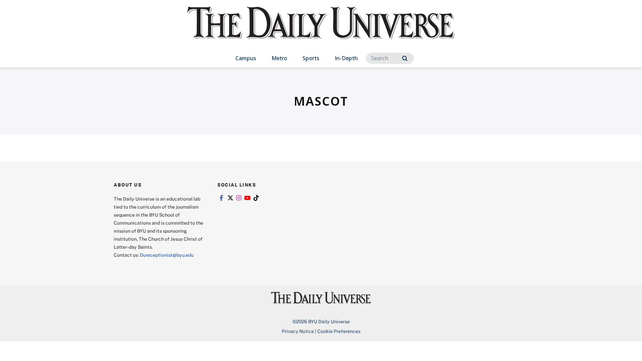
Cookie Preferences (338, 331)
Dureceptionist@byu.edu (167, 255)
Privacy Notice (298, 331)
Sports (311, 58)
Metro (279, 58)
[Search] (405, 58)
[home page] (321, 30)
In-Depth (346, 58)
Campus (245, 58)
